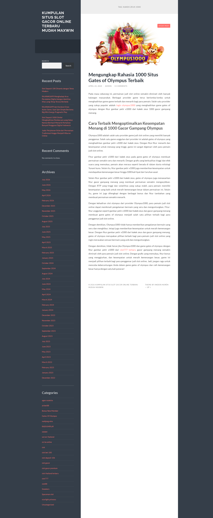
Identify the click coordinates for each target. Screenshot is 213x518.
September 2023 (49, 331)
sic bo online (47, 442)
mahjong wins (47, 421)
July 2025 (46, 226)
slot (43, 447)
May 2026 (46, 190)
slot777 (45, 478)
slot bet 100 (47, 452)
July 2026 (46, 179)
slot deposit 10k (48, 458)
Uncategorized (48, 504)
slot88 (44, 484)
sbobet (44, 432)
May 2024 (46, 289)
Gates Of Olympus (49, 416)
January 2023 (47, 372)
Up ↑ (149, 287)
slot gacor (46, 463)
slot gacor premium (49, 468)
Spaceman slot (48, 494)
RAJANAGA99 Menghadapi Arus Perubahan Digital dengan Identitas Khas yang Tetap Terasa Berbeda (56, 99)
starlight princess (49, 499)
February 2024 (48, 305)
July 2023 (46, 341)
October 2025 (47, 216)
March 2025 (47, 247)
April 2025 (46, 242)
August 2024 (47, 273)
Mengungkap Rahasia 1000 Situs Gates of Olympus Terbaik (123, 77)
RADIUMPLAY (48, 426)
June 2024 (46, 284)
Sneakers (45, 489)
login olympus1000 (125, 105)
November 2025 (48, 211)
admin (108, 86)
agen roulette (47, 400)
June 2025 (46, 232)
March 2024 (47, 299)
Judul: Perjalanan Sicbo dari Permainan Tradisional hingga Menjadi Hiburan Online (57, 133)
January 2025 (47, 258)
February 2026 (48, 200)
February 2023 (48, 367)
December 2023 (48, 315)
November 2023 (48, 320)
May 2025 (46, 237)
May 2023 (46, 352)
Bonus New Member (50, 411)
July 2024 (46, 279)
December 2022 (48, 378)
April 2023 (46, 357)
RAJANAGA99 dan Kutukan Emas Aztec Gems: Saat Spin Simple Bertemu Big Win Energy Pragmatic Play (57, 109)
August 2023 (47, 336)
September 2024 (49, 268)
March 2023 (47, 362)
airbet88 (45, 405)
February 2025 (48, 253)
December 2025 (48, 206)
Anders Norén (162, 285)
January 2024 (47, 310)
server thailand (48, 437)
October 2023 (47, 326)
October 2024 (47, 263)
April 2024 (46, 294)
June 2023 (46, 346)
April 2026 (46, 195)
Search (45, 61)
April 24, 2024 (95, 86)
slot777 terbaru (128, 249)
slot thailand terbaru (50, 473)
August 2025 (47, 221)
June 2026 (46, 185)
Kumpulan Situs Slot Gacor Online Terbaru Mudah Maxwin (58, 22)
